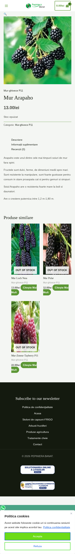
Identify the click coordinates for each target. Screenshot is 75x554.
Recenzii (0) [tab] (18, 149)
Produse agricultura (37, 431)
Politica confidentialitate (56, 527)
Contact (37, 444)
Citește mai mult (24, 290)
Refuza (37, 546)
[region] (37, 532)
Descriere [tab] (16, 139)
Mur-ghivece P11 (13, 90)
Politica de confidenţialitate (37, 407)
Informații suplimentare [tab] (24, 144)
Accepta (37, 536)
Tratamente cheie (37, 438)
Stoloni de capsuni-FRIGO (37, 419)
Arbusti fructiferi (38, 425)
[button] (5, 14)
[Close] (71, 513)
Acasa (37, 413)
